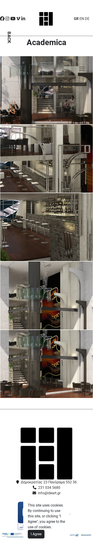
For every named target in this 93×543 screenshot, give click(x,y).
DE (87, 19)
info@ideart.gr (49, 493)
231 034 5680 (49, 487)
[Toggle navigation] (82, 68)
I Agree (36, 534)
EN (81, 19)
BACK (9, 37)
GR (76, 19)
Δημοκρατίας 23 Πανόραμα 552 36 (49, 482)
